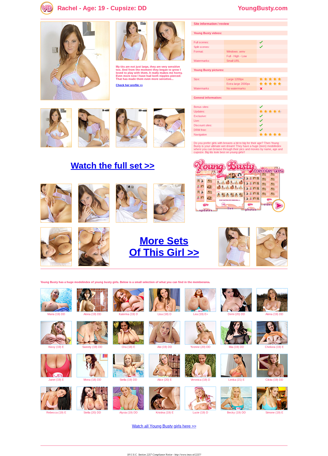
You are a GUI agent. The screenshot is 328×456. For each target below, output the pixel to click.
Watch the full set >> (113, 165)
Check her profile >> (129, 85)
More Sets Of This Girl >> (164, 246)
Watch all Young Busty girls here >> (164, 426)
